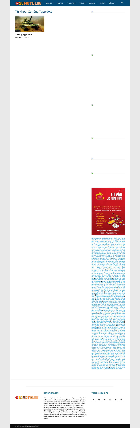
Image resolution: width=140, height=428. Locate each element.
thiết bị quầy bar (110, 309)
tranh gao (117, 238)
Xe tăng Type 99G (23, 34)
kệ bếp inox (100, 309)
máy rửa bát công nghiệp (103, 278)
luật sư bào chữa (113, 332)
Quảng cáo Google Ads (116, 322)
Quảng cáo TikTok (117, 321)
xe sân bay (98, 338)
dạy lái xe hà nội (114, 342)
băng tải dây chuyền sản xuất (104, 286)
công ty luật (115, 240)
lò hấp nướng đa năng (110, 303)
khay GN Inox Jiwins (102, 361)
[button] (122, 3)
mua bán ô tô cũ (67, 405)
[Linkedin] (99, 400)
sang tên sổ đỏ (102, 332)
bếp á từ (100, 367)
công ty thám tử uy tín (113, 269)
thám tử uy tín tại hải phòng (106, 330)
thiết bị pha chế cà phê (110, 310)
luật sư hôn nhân (57, 398)
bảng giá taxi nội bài (101, 336)
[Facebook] (94, 400)
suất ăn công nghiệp (114, 344)
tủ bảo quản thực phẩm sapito (68, 414)
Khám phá (60, 3)
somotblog (18, 37)
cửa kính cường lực (102, 316)
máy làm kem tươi (104, 280)
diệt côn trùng (96, 238)
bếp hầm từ (100, 369)
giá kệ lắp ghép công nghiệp (107, 287)
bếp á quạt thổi (110, 369)
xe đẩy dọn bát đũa (104, 365)
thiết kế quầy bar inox (106, 313)
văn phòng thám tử (108, 257)
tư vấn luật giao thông (53, 401)
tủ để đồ (120, 283)
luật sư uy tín (115, 243)
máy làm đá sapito (76, 412)
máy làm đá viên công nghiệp (108, 307)
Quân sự (82, 3)
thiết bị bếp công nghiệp (110, 304)
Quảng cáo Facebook (102, 321)
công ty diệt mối (115, 264)
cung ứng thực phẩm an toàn (105, 347)
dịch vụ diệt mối (107, 238)
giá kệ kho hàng (109, 289)
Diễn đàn (111, 3)
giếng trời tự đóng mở (103, 318)
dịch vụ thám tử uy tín (101, 260)
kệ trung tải (102, 283)
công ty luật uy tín (112, 246)
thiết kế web (106, 240)
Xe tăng (18, 31)
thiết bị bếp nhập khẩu (107, 326)
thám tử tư (108, 273)
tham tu (59, 405)
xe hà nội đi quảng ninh (104, 341)
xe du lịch (107, 338)
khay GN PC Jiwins (116, 361)
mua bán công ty (103, 243)
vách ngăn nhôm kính (104, 319)
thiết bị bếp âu (118, 273)
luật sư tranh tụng (100, 253)
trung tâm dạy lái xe (101, 342)
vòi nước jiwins (100, 350)
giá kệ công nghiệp (117, 296)
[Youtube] (121, 400)
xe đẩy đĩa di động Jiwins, (112, 355)
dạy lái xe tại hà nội (77, 411)
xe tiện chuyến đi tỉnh (114, 253)
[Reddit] (110, 400)
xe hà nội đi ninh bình (103, 339)
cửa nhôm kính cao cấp (104, 315)
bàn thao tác (114, 280)
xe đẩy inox (67, 411)
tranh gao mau (113, 247)
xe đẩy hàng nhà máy (109, 281)
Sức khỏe (92, 3)
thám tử (97, 240)
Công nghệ (49, 3)
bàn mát (109, 276)
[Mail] (105, 400)
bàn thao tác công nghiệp (109, 290)
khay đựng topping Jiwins (106, 358)
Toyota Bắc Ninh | (98, 324)
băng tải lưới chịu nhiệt (107, 284)
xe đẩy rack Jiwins (111, 356)
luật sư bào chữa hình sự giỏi (104, 261)
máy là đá (119, 369)
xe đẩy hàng (117, 333)
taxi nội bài (110, 335)
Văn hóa (102, 3)
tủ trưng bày (106, 275)
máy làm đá (117, 278)
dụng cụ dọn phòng (109, 364)
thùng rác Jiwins (111, 349)
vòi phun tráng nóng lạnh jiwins (111, 353)
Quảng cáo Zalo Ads (99, 322)
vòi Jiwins (100, 349)
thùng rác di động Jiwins (105, 352)
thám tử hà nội (52, 405)
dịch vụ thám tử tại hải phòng (108, 327)
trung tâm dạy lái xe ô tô (63, 412)
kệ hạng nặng (111, 283)
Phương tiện (71, 3)
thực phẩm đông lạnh (111, 324)
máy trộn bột (99, 276)
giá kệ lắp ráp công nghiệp (101, 298)
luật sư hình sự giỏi (110, 249)
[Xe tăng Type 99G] (31, 24)
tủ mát (112, 367)
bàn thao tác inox (76, 403)
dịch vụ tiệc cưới (108, 345)
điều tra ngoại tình (104, 267)
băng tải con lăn (101, 295)
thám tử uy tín (106, 258)
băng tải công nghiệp (103, 296)
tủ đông (116, 276)
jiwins (119, 347)
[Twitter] (116, 400)
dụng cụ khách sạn (115, 362)
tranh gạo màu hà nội (102, 244)
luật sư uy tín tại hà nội (102, 263)
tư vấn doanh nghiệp (105, 333)
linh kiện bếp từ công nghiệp (108, 361)
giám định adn (105, 241)
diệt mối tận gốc (103, 264)
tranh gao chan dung (107, 272)
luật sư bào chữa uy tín (103, 250)
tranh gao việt (102, 247)
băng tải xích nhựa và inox (103, 293)
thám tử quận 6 (100, 246)
